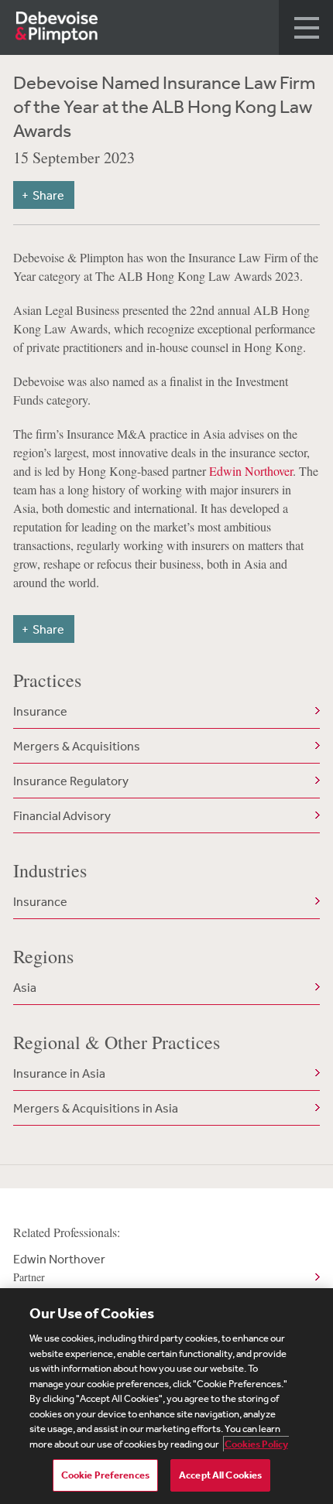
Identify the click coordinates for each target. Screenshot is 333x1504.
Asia (24, 987)
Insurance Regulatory (71, 780)
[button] (306, 27)
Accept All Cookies (220, 1475)
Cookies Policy (256, 1444)
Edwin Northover (251, 471)
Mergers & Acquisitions (76, 746)
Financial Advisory (62, 815)
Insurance (40, 711)
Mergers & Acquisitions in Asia (95, 1108)
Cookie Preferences (105, 1475)
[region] (166, 1396)
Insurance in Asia (59, 1073)
